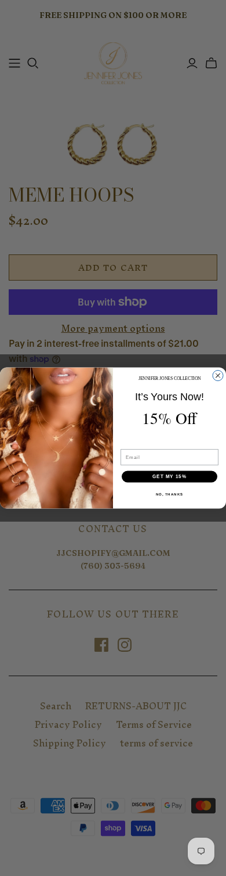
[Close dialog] (218, 376)
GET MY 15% (169, 476)
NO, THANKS (170, 494)
